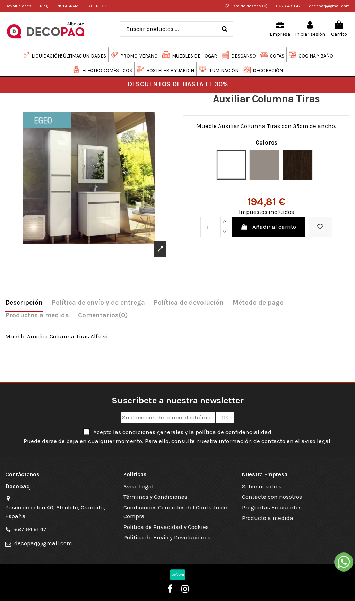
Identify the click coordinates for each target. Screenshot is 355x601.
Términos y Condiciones (155, 496)
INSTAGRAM (67, 5)
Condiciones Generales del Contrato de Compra (175, 512)
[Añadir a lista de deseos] (320, 227)
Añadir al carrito (274, 226)
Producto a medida (267, 517)
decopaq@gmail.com (329, 5)
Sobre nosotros (262, 486)
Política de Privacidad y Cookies (166, 526)
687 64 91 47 (289, 5)
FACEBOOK (97, 5)
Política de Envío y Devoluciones (166, 537)
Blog (44, 5)
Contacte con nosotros (272, 496)
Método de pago (258, 302)
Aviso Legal (138, 486)
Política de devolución (189, 302)
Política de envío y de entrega (98, 302)
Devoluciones (19, 5)
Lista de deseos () (249, 5)
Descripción (24, 302)
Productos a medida (37, 315)
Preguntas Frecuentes (272, 507)
